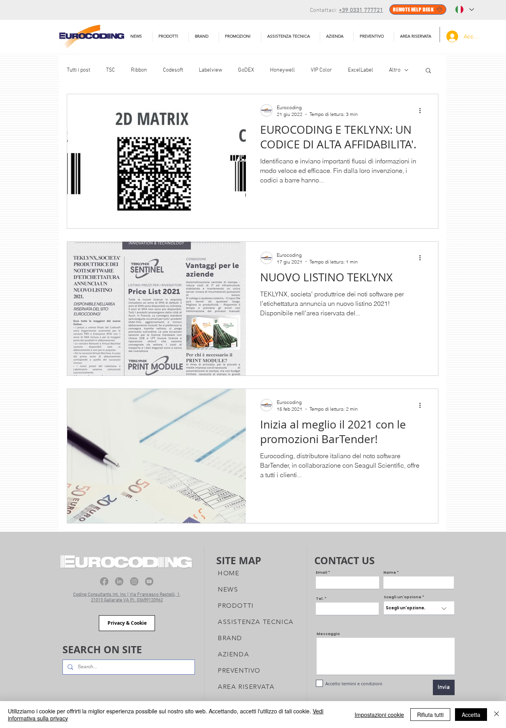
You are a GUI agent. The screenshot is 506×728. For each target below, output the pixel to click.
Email (321, 572)
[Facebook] (104, 581)
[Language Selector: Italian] (464, 9)
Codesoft (173, 70)
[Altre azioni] (422, 110)
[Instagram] (134, 581)
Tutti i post (78, 70)
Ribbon (139, 70)
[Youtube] (149, 581)
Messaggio (328, 634)
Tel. (320, 599)
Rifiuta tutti (430, 715)
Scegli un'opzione (402, 597)
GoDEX (246, 70)
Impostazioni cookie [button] (379, 715)
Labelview (210, 70)
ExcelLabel (360, 70)
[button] (290, 36)
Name (389, 572)
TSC (110, 70)
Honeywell (282, 70)
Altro (394, 70)
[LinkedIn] (119, 581)
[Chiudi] (496, 714)
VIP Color (321, 70)
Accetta (471, 715)
